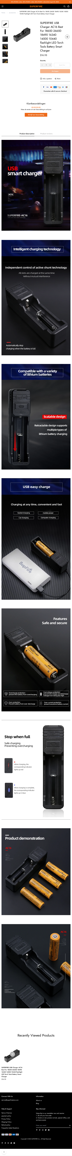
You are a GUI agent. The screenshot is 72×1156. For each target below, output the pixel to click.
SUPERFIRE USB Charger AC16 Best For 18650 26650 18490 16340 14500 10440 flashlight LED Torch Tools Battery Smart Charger (12, 1072)
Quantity (43, 61)
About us (39, 1100)
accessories (12, 13)
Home (3, 13)
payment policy (6, 1116)
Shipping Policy (6, 1122)
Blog (37, 1103)
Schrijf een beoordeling (36, 115)
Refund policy (6, 1125)
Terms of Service (7, 1113)
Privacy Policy (6, 1119)
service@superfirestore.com (10, 1100)
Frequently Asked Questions (10, 1128)
